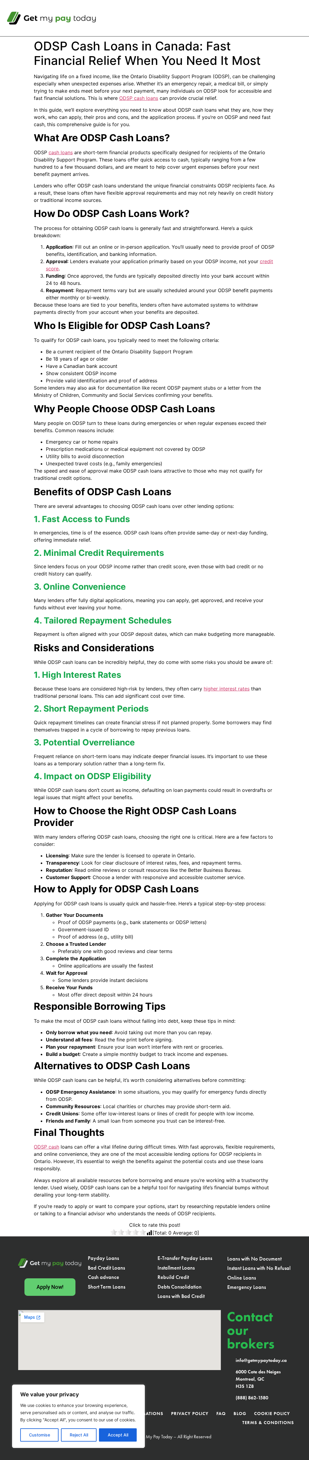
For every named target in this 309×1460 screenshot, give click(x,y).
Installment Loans (176, 1267)
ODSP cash (46, 1147)
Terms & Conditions (268, 1423)
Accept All (118, 1434)
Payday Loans (103, 1257)
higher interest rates (227, 689)
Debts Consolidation (180, 1286)
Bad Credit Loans (106, 1267)
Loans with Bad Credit (181, 1296)
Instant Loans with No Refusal (259, 1267)
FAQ (221, 1414)
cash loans (61, 152)
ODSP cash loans (138, 98)
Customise (39, 1434)
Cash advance (103, 1277)
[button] (299, 18)
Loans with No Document (254, 1258)
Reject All (79, 1434)
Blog (240, 1414)
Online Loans (241, 1277)
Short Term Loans (106, 1286)
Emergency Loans (246, 1286)
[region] (78, 1416)
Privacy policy (190, 1414)
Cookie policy (272, 1414)
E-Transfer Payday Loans (185, 1257)
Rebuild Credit (173, 1277)
